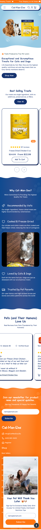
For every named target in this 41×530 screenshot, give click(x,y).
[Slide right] (24, 169)
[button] (28, 7)
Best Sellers (6, 453)
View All (20, 102)
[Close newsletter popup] (35, 459)
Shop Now (9, 75)
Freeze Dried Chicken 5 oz (20, 150)
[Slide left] (16, 169)
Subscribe (20, 522)
